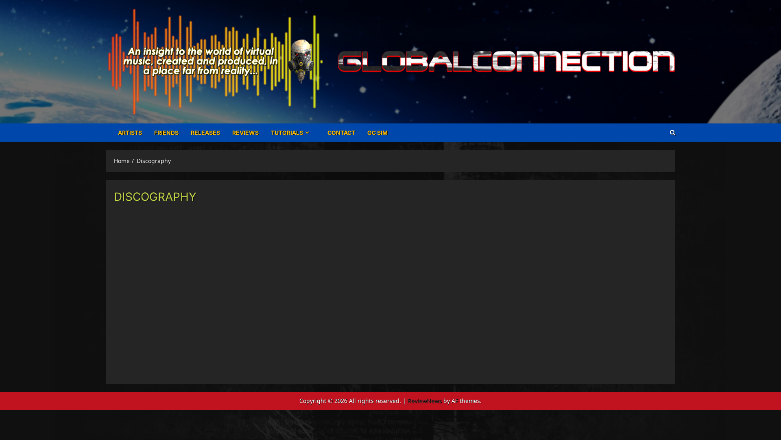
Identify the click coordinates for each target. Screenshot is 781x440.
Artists (130, 132)
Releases (205, 132)
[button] (672, 133)
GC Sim (377, 132)
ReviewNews (425, 401)
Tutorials (287, 132)
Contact (341, 132)
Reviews (245, 132)
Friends (166, 132)
